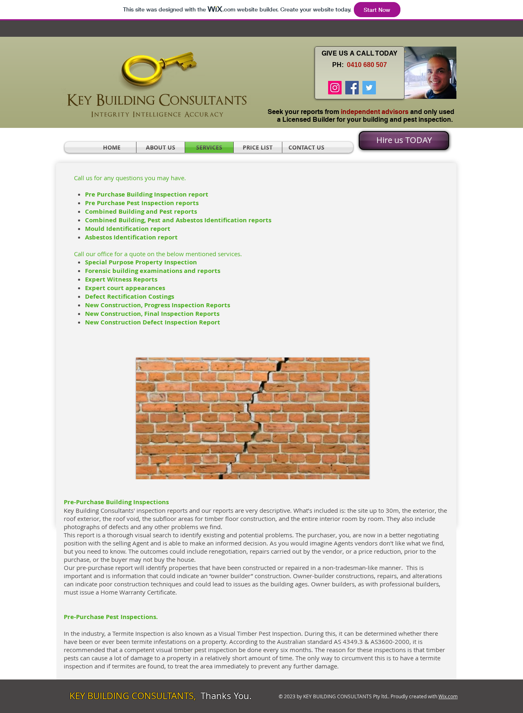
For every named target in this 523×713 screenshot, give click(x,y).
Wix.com (448, 696)
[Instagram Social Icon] (335, 87)
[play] (350, 479)
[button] (252, 422)
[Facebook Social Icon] (352, 87)
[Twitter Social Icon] (369, 87)
